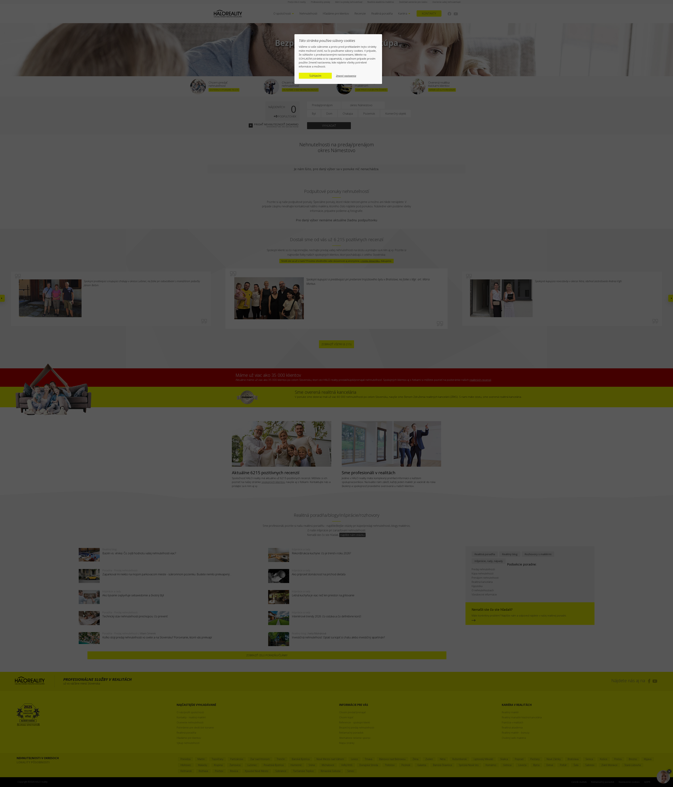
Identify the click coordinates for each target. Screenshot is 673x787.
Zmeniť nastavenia (346, 75)
